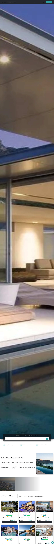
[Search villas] (47, 439)
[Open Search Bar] (53, 2)
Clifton (43, 514)
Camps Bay (8, 538)
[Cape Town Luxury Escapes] (8, 2)
